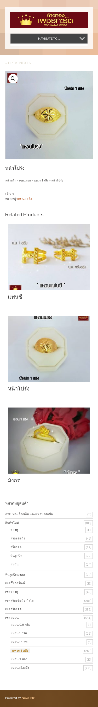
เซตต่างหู (11, 592)
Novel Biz (28, 698)
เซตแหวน (25, 180)
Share (10, 193)
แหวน (14, 564)
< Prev (11, 63)
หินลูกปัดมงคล (15, 574)
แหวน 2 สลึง (18, 659)
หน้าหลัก (10, 180)
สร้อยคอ (15, 547)
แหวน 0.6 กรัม (20, 625)
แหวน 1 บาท (18, 642)
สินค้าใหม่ (12, 523)
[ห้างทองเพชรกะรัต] (49, 17)
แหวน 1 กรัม (18, 633)
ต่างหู (14, 530)
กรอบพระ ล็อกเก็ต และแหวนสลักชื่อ (29, 514)
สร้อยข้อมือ (17, 538)
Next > (25, 63)
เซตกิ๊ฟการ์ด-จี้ (15, 583)
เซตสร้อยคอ (13, 609)
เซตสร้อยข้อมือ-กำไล (19, 600)
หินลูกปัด (16, 556)
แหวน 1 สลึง (41, 180)
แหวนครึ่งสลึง (19, 668)
